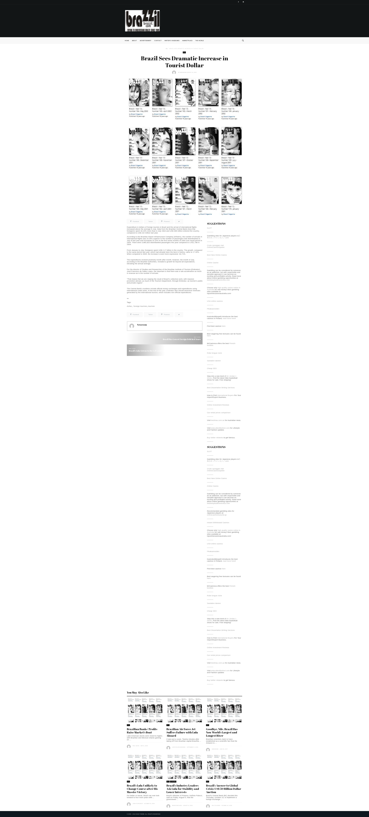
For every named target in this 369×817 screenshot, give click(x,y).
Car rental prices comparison (218, 413)
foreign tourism (140, 306)
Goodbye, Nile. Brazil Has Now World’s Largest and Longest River (222, 732)
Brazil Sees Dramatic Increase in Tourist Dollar (186, 48)
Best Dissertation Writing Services (221, 388)
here (223, 326)
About (134, 41)
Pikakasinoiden (213, 309)
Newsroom (183, 72)
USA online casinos (215, 301)
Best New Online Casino (217, 255)
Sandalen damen (214, 361)
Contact (158, 41)
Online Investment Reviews (218, 405)
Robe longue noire (214, 353)
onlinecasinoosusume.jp (216, 515)
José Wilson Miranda (178, 747)
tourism (151, 306)
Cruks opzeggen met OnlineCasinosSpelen (216, 246)
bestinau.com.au (217, 420)
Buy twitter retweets (215, 438)
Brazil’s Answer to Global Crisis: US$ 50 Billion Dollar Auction (223, 789)
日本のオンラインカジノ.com (223, 237)
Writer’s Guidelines (172, 41)
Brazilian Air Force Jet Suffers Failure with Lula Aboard (182, 732)
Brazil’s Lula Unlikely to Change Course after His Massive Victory (142, 789)
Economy (173, 781)
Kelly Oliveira (216, 805)
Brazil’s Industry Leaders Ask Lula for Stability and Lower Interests (182, 789)
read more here (229, 318)
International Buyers (225, 395)
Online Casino (213, 263)
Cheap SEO (212, 368)
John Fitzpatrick (138, 803)
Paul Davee (136, 746)
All (167, 48)
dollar (129, 306)
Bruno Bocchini (177, 805)
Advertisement (145, 41)
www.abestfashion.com (220, 428)
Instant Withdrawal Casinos (218, 523)
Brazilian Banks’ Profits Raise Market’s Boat (142, 730)
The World (199, 41)
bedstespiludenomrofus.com (218, 280)
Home (127, 41)
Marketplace (187, 41)
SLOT (209, 228)
